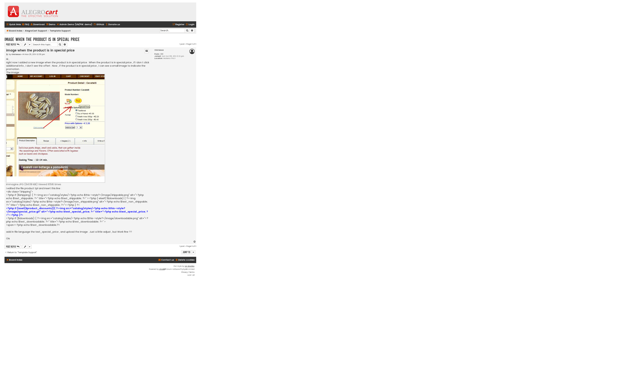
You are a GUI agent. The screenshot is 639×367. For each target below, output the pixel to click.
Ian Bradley (190, 266)
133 (161, 54)
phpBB (162, 269)
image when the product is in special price (42, 39)
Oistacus (159, 50)
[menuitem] (25, 24)
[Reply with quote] (146, 51)
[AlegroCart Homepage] (32, 11)
